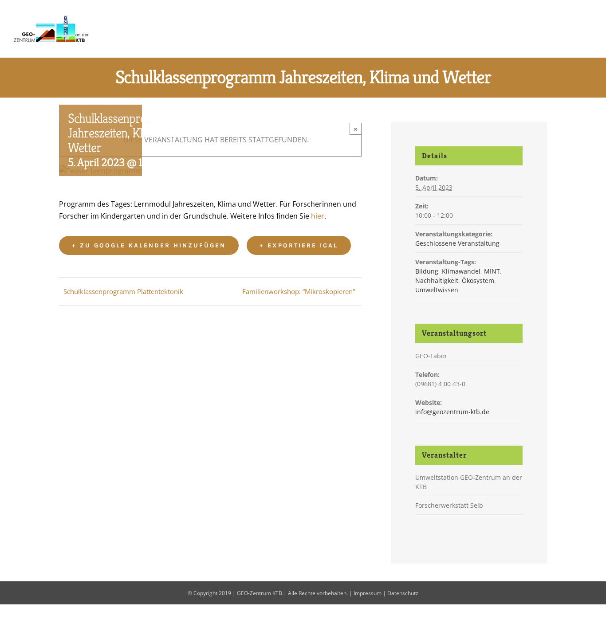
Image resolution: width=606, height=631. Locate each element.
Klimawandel (461, 271)
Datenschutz (402, 593)
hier (317, 216)
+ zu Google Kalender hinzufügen (149, 245)
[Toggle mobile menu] (589, 28)
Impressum (368, 593)
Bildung (426, 271)
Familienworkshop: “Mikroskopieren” (298, 291)
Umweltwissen (436, 290)
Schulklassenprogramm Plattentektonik (123, 291)
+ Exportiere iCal (299, 245)
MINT (492, 271)
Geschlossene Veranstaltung (457, 243)
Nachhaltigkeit (436, 280)
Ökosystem (478, 280)
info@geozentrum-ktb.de (452, 412)
